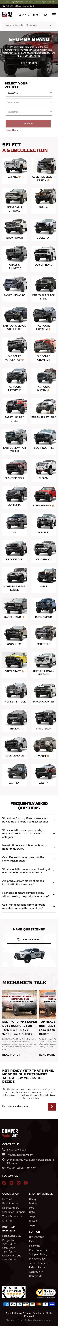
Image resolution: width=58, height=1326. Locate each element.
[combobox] (29, 25)
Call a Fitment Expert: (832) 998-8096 (20, 6)
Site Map (7, 1220)
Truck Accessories (13, 1216)
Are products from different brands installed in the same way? (23, 883)
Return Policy (37, 1267)
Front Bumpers (11, 1203)
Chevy (32, 1199)
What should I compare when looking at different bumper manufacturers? (26, 871)
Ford (31, 1207)
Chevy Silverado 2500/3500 (11, 1257)
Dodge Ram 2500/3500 (9, 1242)
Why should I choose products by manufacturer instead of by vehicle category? (23, 834)
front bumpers (26, 47)
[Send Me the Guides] (52, 1107)
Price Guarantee (38, 1250)
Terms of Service (38, 1263)
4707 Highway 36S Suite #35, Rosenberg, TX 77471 (30, 1161)
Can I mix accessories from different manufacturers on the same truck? (23, 906)
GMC (32, 1212)
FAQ (31, 1241)
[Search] (51, 25)
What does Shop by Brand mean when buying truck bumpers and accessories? (26, 820)
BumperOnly (31, 1313)
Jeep (32, 1216)
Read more (10, 1054)
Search (28, 123)
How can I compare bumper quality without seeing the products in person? (25, 894)
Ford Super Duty (11, 1235)
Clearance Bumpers (13, 1212)
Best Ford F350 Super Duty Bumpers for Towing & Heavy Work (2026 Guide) (19, 1028)
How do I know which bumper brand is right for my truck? (25, 847)
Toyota (33, 1225)
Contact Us (35, 1276)
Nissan (33, 1220)
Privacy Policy (37, 1258)
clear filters (12, 130)
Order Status (36, 1237)
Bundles (7, 1199)
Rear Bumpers (10, 1207)
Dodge (33, 1203)
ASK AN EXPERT (32, 939)
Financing (34, 1245)
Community (36, 1271)
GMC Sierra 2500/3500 (9, 1250)
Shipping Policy (38, 1254)
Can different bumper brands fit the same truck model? (23, 859)
